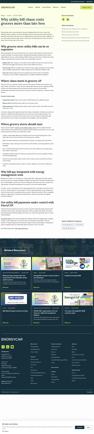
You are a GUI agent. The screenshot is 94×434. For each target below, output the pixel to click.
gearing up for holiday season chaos (25, 128)
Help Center (89, 1)
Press (73, 357)
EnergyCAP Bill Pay (6, 219)
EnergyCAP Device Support (78, 375)
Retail (32, 378)
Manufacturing (34, 383)
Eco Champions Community (77, 1)
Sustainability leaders (35, 349)
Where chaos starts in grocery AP (70, 32)
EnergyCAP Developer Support (79, 378)
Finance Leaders (34, 352)
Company (63, 7)
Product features (75, 362)
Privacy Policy (89, 392)
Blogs (3, 15)
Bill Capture (53, 354)
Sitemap (73, 381)
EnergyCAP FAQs (55, 379)
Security (53, 382)
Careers (53, 374)
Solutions (37, 7)
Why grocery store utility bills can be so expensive (74, 29)
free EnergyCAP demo (21, 228)
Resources (56, 7)
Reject (88, 427)
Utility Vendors (34, 370)
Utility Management (55, 346)
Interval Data (54, 349)
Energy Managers (35, 346)
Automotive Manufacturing (37, 375)
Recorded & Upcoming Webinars (79, 360)
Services (74, 373)
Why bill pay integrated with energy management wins (76, 38)
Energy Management (68, 224)
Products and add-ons (56, 344)
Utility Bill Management (69, 228)
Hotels (32, 381)
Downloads (74, 349)
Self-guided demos (76, 365)
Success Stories (46, 7)
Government (33, 365)
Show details (5, 431)
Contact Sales (54, 377)
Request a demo (86, 7)
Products (30, 7)
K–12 (32, 367)
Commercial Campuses (36, 362)
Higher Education (34, 359)
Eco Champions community (78, 354)
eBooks (73, 352)
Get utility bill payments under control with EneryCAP (75, 41)
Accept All (79, 427)
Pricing (52, 362)
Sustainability (79, 224)
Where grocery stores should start (70, 35)
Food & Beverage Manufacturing (38, 373)
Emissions (53, 352)
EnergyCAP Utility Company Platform (59, 360)
